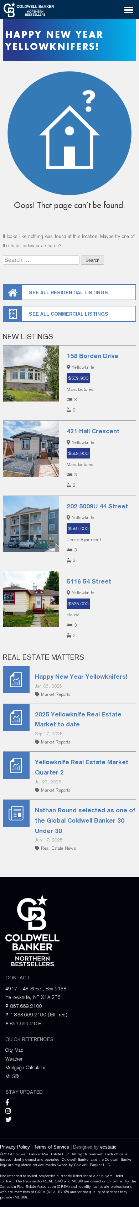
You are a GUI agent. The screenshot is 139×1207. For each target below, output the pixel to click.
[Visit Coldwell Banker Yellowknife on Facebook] (8, 1103)
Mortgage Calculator (25, 1067)
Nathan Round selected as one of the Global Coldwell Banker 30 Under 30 (85, 820)
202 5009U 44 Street (97, 506)
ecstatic (108, 1147)
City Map (14, 1050)
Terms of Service (51, 1147)
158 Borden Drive (92, 355)
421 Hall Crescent (93, 431)
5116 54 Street (89, 581)
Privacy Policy (15, 1147)
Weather (13, 1059)
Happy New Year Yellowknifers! (81, 676)
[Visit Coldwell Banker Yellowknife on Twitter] (9, 1120)
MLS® (12, 1076)
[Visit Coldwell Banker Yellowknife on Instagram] (8, 1111)
